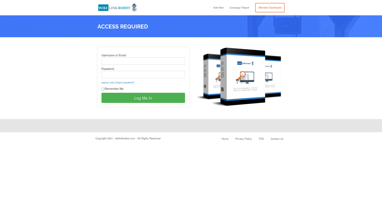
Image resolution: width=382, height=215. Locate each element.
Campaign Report (239, 7)
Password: (108, 69)
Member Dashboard (270, 7)
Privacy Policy (243, 139)
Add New (218, 7)
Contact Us (277, 139)
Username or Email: (114, 55)
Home (225, 139)
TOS (261, 139)
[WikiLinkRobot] (117, 7)
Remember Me (114, 89)
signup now (107, 82)
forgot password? (125, 82)
